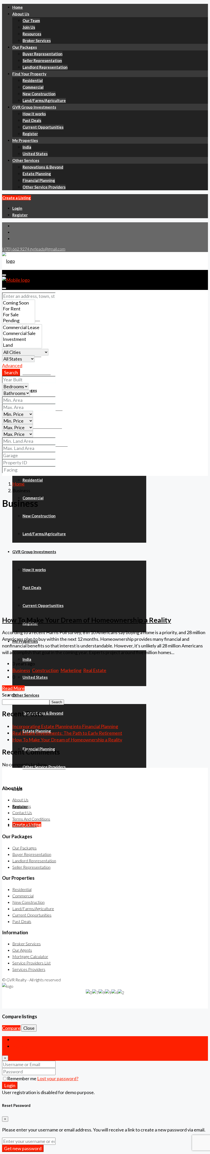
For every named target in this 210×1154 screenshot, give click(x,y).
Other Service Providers (44, 187)
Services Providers (28, 969)
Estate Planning (37, 173)
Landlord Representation (45, 67)
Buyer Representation (42, 53)
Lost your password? (57, 1078)
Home (17, 7)
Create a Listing (16, 197)
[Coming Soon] (18, 303)
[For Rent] (18, 309)
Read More (13, 688)
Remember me (22, 1078)
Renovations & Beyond (43, 167)
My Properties (25, 140)
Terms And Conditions (31, 818)
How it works (34, 113)
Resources (32, 34)
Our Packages (24, 47)
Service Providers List (31, 962)
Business (21, 670)
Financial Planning (39, 180)
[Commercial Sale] (22, 333)
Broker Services (37, 40)
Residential (33, 80)
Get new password (22, 1148)
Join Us (29, 27)
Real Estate (94, 670)
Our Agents (22, 950)
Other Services (25, 160)
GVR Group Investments (34, 107)
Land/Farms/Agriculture (44, 100)
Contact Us (22, 812)
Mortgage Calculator (30, 956)
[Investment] (22, 339)
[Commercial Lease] (22, 327)
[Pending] (18, 320)
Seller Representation (42, 60)
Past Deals (32, 120)
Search (11, 372)
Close (29, 1028)
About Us (20, 14)
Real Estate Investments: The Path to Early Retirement (67, 733)
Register (30, 133)
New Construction (39, 93)
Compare (11, 1028)
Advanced (12, 365)
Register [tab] (21, 1046)
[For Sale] (18, 315)
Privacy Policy (24, 825)
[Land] (22, 345)
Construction (45, 670)
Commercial (33, 87)
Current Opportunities (43, 127)
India (27, 147)
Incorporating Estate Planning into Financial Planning (65, 726)
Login (17, 208)
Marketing (70, 670)
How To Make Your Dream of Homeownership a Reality (86, 620)
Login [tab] (18, 1039)
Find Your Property (29, 73)
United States (35, 153)
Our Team (31, 20)
